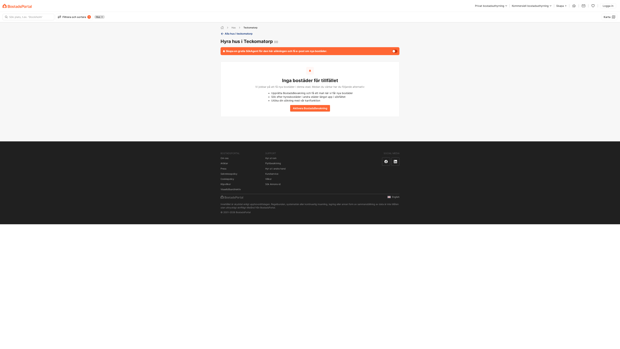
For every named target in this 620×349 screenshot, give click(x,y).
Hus (234, 27)
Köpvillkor (226, 184)
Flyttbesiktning (273, 163)
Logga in (608, 5)
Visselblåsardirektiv (231, 189)
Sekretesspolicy (229, 173)
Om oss (224, 158)
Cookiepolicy (227, 179)
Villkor (268, 179)
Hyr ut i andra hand (275, 168)
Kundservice (271, 173)
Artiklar (224, 163)
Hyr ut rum (270, 158)
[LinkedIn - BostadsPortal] (395, 162)
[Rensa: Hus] (102, 17)
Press (223, 168)
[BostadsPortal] (17, 6)
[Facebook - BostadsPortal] (386, 162)
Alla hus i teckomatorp (239, 33)
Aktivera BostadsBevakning (310, 108)
